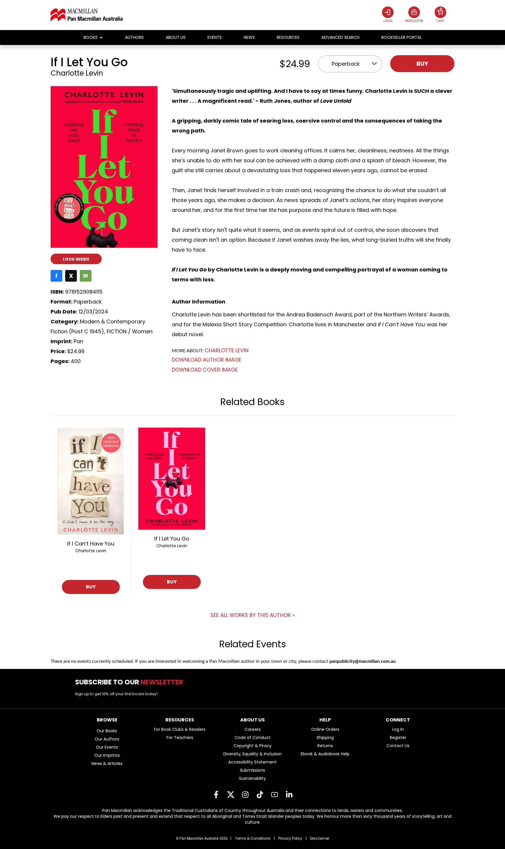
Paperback (346, 63)
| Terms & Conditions (250, 838)
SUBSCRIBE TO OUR (131, 682)
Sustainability (252, 778)
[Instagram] (245, 794)
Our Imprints (107, 755)
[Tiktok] (259, 794)
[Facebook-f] (216, 794)
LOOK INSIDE (76, 259)
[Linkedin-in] (289, 794)
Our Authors (107, 739)
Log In (398, 729)
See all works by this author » (252, 615)
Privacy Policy (290, 838)
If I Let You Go (171, 538)
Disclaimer (319, 838)
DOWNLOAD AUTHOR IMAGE (206, 360)
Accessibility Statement (252, 762)
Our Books (107, 731)
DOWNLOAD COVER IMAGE (205, 369)
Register (398, 737)
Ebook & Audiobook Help (325, 754)
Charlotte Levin (77, 73)
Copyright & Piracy (252, 746)
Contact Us (397, 746)
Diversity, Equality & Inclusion (252, 754)
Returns (325, 746)
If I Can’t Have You (90, 543)
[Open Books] (101, 37)
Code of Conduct (253, 737)
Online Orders (325, 729)
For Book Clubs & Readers (179, 729)
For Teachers (180, 737)
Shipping (325, 737)
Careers (253, 729)
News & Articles (106, 763)
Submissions (252, 770)
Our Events (107, 747)
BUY (91, 586)
